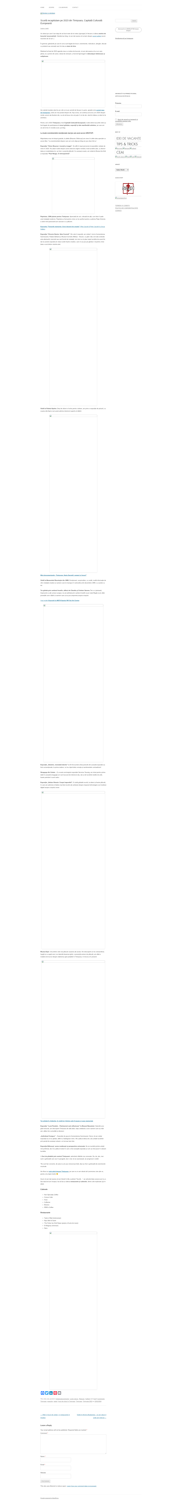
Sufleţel (87, 1399)
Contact (75, 7)
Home (42, 7)
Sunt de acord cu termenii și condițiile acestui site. (126, 120)
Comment (44, 1433)
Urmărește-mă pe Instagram (124, 38)
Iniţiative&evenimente (62, 1399)
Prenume (118, 103)
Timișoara (79, 1401)
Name (42, 1456)
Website (43, 1473)
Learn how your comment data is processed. (82, 1486)
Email (42, 1464)
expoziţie (50, 1401)
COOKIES (118, 210)
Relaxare (81, 1399)
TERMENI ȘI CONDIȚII (122, 205)
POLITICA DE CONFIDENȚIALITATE (126, 208)
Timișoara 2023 (87, 1401)
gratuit (55, 1401)
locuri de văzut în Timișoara (66, 1401)
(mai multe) (59, 600)
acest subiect (97, 36)
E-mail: (117, 111)
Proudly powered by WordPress (49, 1498)
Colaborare (63, 7)
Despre (51, 7)
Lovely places (74, 1399)
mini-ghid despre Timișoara (59, 1171)
